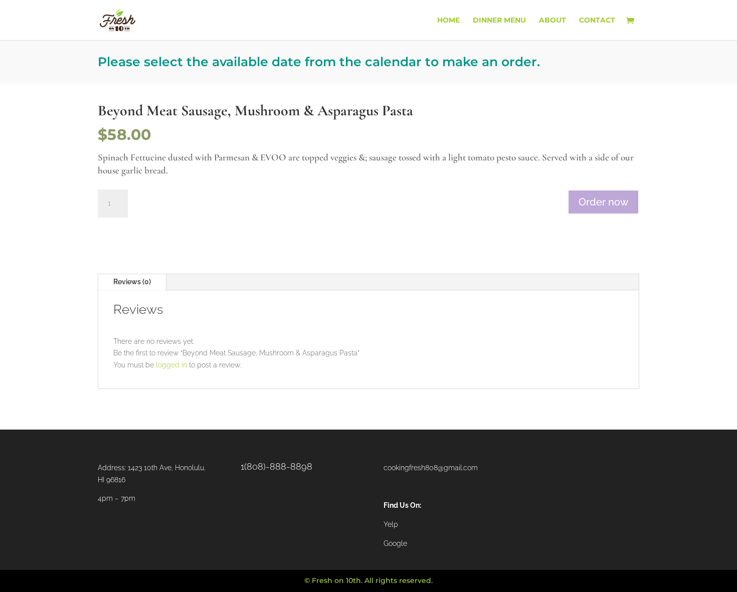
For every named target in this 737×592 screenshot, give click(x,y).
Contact (597, 21)
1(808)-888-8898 (276, 466)
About (552, 21)
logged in (171, 365)
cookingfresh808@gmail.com (431, 468)
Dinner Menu (499, 21)
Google (395, 543)
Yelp (391, 524)
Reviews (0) (132, 282)
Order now (603, 202)
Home (448, 21)
